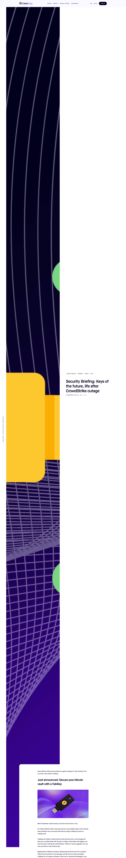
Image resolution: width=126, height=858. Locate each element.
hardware (80, 373)
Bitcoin (50, 3)
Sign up (103, 3)
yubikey (87, 373)
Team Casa (70, 395)
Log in (95, 3)
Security (55, 3)
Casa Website (74, 3)
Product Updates (64, 3)
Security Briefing (71, 373)
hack (91, 373)
